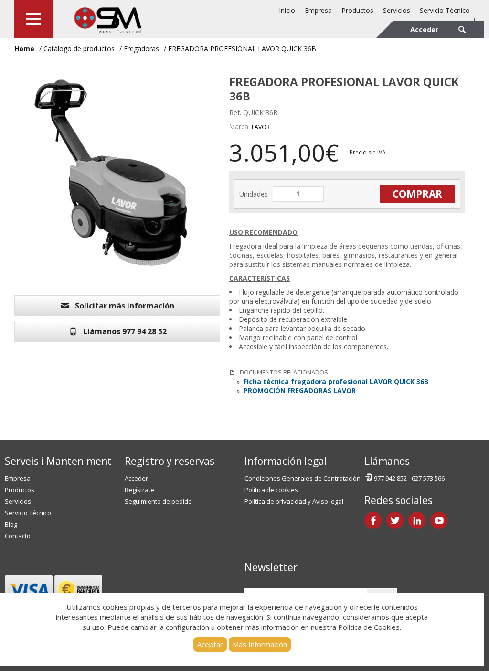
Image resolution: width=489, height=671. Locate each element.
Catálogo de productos (79, 48)
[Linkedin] (416, 520)
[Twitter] (395, 520)
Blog (11, 524)
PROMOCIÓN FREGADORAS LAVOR (299, 390)
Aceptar (210, 644)
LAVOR (261, 127)
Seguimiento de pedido (158, 501)
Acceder (136, 478)
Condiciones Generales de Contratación (302, 478)
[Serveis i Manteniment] (107, 19)
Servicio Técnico (445, 10)
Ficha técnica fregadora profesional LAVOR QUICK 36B (335, 381)
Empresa (318, 10)
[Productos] (33, 19)
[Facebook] (373, 520)
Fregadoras (141, 48)
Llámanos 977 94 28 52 (125, 331)
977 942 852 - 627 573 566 (409, 478)
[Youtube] (438, 520)
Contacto (18, 535)
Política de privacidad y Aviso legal (293, 501)
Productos (357, 10)
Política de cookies (271, 489)
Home (24, 48)
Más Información (260, 644)
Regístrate (139, 489)
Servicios (396, 10)
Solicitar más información (124, 305)
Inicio (287, 10)
